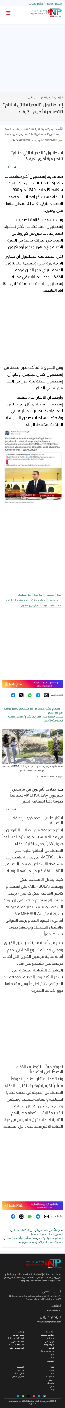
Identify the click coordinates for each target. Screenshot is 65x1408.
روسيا (51, 1380)
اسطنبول (50, 1338)
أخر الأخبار (45, 97)
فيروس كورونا (21, 600)
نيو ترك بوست (54, 600)
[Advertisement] (32, 58)
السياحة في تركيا (16, 1344)
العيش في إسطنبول (30, 605)
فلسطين (50, 1383)
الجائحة (9, 600)
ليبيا (52, 1389)
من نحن (20, 1370)
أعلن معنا (19, 1373)
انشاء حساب (36, 3)
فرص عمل (49, 1341)
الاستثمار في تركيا (16, 1338)
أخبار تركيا (38, 595)
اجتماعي (32, 97)
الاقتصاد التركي (17, 1341)
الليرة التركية (49, 1344)
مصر (52, 1386)
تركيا (59, 595)
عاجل (52, 1357)
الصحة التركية (55, 605)
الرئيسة (20, 1367)
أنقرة (52, 1354)
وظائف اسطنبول (46, 1335)
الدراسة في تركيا (17, 1348)
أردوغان (50, 1361)
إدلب (52, 1373)
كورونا (51, 1348)
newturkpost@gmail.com (49, 1321)
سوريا (51, 1370)
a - (7, 167)
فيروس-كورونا (47, 1351)
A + (14, 167)
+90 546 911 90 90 (53, 1310)
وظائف (20, 1331)
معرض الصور (18, 1376)
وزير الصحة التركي (38, 600)
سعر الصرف (18, 1335)
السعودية (50, 1376)
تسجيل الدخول (54, 3)
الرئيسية (58, 97)
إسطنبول (50, 595)
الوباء (44, 605)
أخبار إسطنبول (24, 595)
